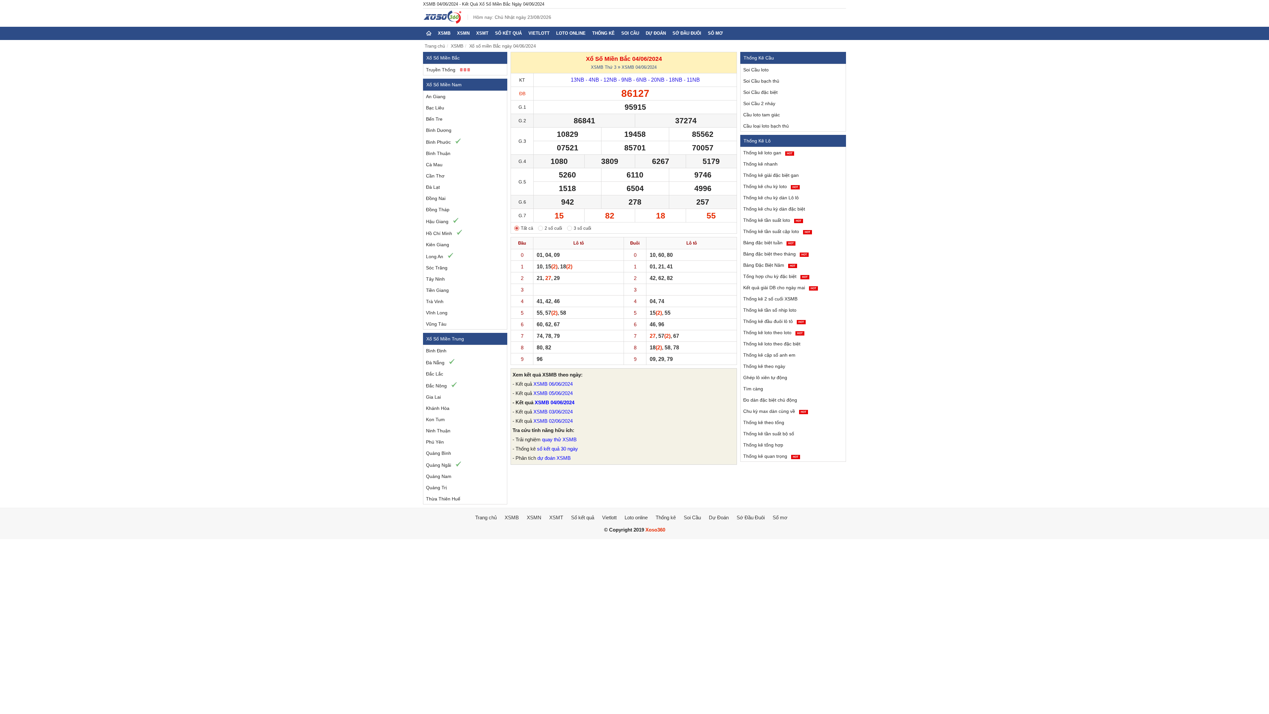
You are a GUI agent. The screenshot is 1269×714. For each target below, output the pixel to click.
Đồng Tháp (437, 209)
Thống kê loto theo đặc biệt (771, 343)
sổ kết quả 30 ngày (557, 449)
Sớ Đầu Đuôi (687, 33)
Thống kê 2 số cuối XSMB (770, 298)
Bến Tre (434, 119)
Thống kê (603, 33)
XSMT (482, 33)
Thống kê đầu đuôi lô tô (773, 321)
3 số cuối (582, 228)
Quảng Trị (436, 487)
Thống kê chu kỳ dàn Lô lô (771, 197)
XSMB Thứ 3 (603, 67)
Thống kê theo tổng (763, 422)
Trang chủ (435, 46)
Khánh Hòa (437, 408)
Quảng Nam (438, 476)
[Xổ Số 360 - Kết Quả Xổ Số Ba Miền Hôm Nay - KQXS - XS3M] (442, 22)
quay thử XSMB (559, 439)
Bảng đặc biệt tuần (768, 242)
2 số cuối (553, 228)
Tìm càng (753, 388)
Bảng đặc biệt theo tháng (775, 254)
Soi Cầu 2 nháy (759, 103)
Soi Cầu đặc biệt (760, 92)
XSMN (463, 33)
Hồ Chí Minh (439, 233)
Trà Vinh (434, 301)
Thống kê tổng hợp (763, 445)
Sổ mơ (715, 33)
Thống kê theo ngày (764, 366)
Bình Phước (438, 142)
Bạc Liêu (435, 107)
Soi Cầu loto (756, 69)
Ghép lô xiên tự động (765, 377)
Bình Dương (438, 130)
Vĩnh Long (436, 312)
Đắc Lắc (434, 374)
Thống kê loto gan (767, 152)
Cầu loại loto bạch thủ (766, 126)
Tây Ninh (435, 279)
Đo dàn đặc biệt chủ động (770, 400)
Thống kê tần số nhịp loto (769, 310)
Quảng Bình (438, 453)
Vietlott (539, 33)
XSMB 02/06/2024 (553, 421)
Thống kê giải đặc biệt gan (771, 175)
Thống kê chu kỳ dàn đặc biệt (774, 209)
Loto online (571, 33)
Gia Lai (433, 397)
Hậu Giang (437, 221)
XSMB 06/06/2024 (553, 384)
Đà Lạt (433, 187)
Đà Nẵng (435, 362)
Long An (434, 256)
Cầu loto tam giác (761, 114)
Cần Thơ (435, 175)
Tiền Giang (437, 290)
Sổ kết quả (508, 33)
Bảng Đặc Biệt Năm (769, 265)
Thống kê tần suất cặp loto (776, 231)
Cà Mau (434, 164)
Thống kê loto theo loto (773, 332)
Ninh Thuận (438, 430)
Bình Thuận (438, 153)
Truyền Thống (440, 69)
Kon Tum (435, 419)
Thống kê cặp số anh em (769, 355)
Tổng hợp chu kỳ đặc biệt (775, 276)
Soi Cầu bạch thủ (761, 81)
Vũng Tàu (436, 324)
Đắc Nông (436, 385)
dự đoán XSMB (554, 458)
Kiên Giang (437, 244)
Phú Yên (435, 442)
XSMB (444, 33)
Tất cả (527, 228)
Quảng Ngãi (438, 465)
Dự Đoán (656, 33)
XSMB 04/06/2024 (639, 67)
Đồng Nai (435, 198)
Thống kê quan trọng (770, 456)
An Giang (435, 96)
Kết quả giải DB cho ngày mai (779, 287)
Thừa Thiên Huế (443, 498)
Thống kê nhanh (760, 164)
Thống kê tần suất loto (772, 220)
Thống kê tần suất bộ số (768, 433)
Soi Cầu (630, 33)
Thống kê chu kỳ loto (770, 186)
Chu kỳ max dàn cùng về (774, 411)
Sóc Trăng (436, 267)
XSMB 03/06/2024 (553, 412)
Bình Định (436, 350)
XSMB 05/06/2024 (553, 393)
